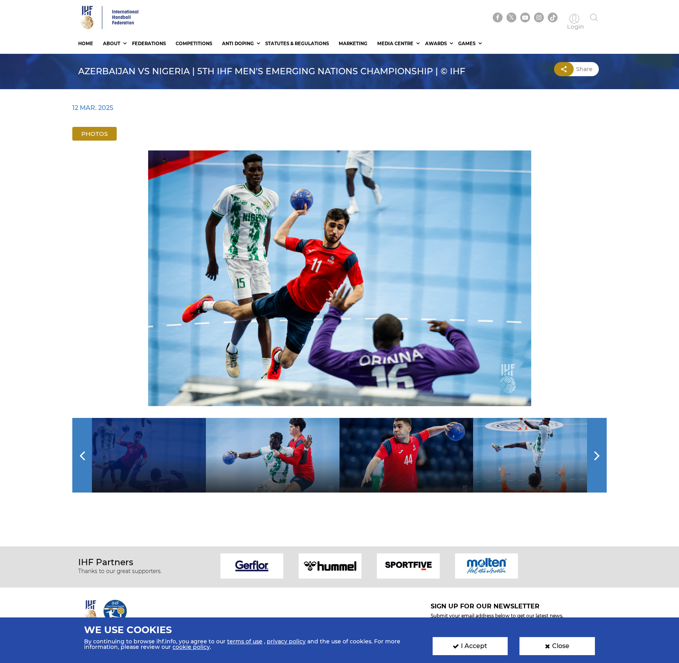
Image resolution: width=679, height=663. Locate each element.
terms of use (244, 641)
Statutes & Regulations (297, 43)
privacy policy (286, 641)
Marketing (353, 43)
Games (466, 43)
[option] (339, 278)
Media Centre (395, 43)
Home (85, 43)
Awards (436, 43)
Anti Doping (238, 43)
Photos (94, 133)
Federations (149, 43)
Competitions (194, 43)
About (111, 43)
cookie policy (191, 646)
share (584, 69)
